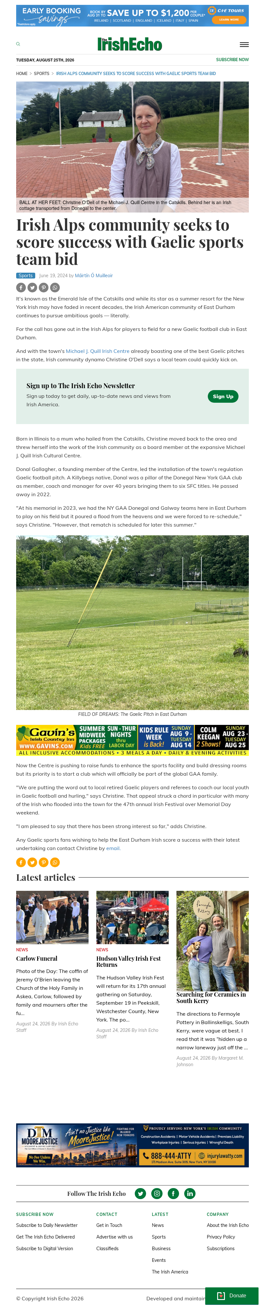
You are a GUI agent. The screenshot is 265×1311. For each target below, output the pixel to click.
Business (161, 1248)
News (158, 1225)
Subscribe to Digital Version (44, 1248)
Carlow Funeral (37, 958)
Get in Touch (109, 1225)
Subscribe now (232, 59)
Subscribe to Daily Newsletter (47, 1225)
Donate (237, 1295)
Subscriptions (221, 1248)
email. (113, 848)
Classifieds (107, 1248)
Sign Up (223, 396)
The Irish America (170, 1272)
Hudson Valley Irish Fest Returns (128, 962)
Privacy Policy (221, 1237)
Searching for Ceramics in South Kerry (211, 997)
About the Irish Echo (228, 1225)
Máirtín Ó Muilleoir (94, 276)
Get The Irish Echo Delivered (45, 1237)
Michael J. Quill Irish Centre (98, 351)
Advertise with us (114, 1237)
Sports (159, 1237)
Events (159, 1260)
